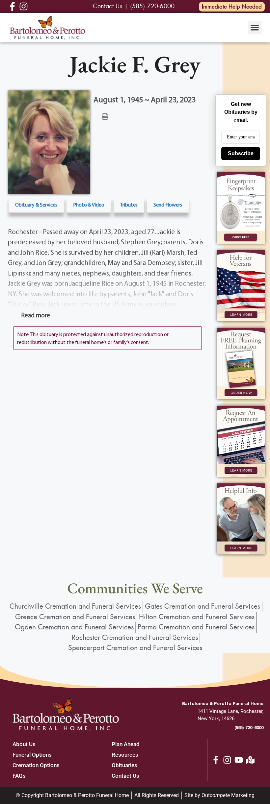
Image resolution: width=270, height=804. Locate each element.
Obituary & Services (36, 204)
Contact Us (125, 775)
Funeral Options (32, 754)
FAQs (19, 775)
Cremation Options (36, 765)
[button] (254, 27)
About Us (24, 744)
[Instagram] (227, 759)
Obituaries (124, 765)
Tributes (129, 204)
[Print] (105, 116)
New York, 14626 (216, 718)
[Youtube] (238, 759)
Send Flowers (167, 204)
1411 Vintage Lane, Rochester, (230, 711)
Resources (125, 754)
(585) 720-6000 (248, 727)
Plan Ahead (126, 744)
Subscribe (241, 153)
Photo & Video (88, 204)
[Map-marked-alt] (250, 759)
